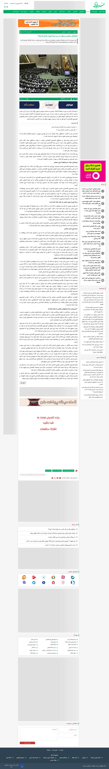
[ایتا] (24, 579)
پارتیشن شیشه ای (51, 653)
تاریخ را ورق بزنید (32, 645)
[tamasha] (34, 579)
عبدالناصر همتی (63, 758)
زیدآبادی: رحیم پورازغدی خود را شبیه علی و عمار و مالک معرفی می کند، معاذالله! (91, 280)
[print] (74, 99)
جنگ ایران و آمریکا (95, 758)
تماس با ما (55, 750)
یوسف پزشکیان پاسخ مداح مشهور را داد (93, 342)
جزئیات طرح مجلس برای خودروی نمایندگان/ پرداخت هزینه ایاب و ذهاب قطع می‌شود (52, 533)
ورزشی (50, 12)
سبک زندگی (62, 12)
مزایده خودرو (33, 650)
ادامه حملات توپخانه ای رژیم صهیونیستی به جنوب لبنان (93, 232)
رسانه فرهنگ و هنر (72, 639)
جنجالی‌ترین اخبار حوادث (70, 642)
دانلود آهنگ (73, 653)
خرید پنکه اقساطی (51, 647)
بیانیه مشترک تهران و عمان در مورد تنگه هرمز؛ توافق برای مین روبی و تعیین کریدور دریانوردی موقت (91, 268)
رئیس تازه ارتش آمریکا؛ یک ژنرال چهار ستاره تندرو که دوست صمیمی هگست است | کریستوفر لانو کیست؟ (92, 389)
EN (25, 3)
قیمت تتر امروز (72, 647)
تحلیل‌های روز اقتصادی (51, 639)
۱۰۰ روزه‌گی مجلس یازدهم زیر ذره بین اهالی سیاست (61, 537)
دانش (55, 12)
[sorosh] (73, 584)
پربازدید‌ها (101, 288)
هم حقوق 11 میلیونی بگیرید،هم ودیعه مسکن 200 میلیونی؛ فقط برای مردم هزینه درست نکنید (50, 541)
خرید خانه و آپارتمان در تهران (49, 650)
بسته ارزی (48, 471)
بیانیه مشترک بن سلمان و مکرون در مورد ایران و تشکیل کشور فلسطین (93, 338)
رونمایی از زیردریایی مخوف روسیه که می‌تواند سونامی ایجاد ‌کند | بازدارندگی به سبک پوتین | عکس (93, 309)
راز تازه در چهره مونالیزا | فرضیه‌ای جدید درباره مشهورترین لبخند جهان (93, 396)
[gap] (24, 584)
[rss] (7, 6)
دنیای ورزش (53, 642)
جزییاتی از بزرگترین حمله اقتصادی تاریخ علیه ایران (64, 127)
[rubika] (53, 579)
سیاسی (88, 12)
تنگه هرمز (8, 758)
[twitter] (57, 478)
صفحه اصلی (102, 12)
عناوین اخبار (94, 12)
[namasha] (53, 584)
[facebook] (52, 478)
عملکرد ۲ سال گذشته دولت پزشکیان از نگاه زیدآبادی (91, 238)
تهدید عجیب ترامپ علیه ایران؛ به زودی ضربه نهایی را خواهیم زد (92, 217)
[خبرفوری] (95, 5)
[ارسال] (71, 99)
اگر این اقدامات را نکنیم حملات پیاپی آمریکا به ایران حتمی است (92, 366)
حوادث (69, 12)
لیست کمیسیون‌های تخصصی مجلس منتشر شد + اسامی (60, 545)
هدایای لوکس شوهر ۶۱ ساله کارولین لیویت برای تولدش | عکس (91, 274)
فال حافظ (74, 758)
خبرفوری (89, 766)
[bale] (73, 579)
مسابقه (48, 750)
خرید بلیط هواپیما (72, 650)
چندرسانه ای (16, 12)
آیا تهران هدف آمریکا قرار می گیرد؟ (94, 362)
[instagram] (63, 584)
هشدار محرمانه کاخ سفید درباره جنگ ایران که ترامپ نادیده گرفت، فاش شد (91, 244)
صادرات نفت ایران (33, 758)
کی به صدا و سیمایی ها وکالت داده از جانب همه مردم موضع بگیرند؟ (91, 197)
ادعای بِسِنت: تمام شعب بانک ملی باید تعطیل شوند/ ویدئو (93, 351)
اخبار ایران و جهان (72, 644)
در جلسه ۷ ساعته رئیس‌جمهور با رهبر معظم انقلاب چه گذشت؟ (91, 262)
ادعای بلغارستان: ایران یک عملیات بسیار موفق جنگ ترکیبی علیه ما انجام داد (92, 211)
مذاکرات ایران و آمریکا (48, 758)
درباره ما (61, 750)
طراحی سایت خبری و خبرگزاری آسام (12, 766)
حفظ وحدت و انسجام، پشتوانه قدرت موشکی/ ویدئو (91, 222)
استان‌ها (44, 12)
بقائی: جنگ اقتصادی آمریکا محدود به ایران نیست (91, 227)
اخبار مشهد (33, 639)
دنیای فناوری (53, 644)
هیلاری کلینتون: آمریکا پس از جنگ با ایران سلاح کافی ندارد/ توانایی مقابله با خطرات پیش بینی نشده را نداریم (91, 191)
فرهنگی (38, 12)
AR (27, 3)
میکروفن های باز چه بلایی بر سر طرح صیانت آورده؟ (61, 529)
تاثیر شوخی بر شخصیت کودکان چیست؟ (66, 130)
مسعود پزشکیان (20, 758)
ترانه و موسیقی (32, 642)
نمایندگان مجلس (57, 471)
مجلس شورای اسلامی (68, 471)
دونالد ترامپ (53, 760)
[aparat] (63, 579)
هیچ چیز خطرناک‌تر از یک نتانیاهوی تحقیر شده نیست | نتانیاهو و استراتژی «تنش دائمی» (93, 382)
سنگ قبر (34, 647)
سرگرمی (32, 12)
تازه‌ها (102, 184)
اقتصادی (81, 12)
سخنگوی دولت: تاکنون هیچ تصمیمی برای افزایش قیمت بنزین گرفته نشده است (91, 203)
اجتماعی (75, 12)
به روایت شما (24, 12)
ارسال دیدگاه (27, 743)
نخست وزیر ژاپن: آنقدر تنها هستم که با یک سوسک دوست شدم (92, 346)
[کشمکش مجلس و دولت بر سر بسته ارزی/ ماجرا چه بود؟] (60, 478)
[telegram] (43, 579)
